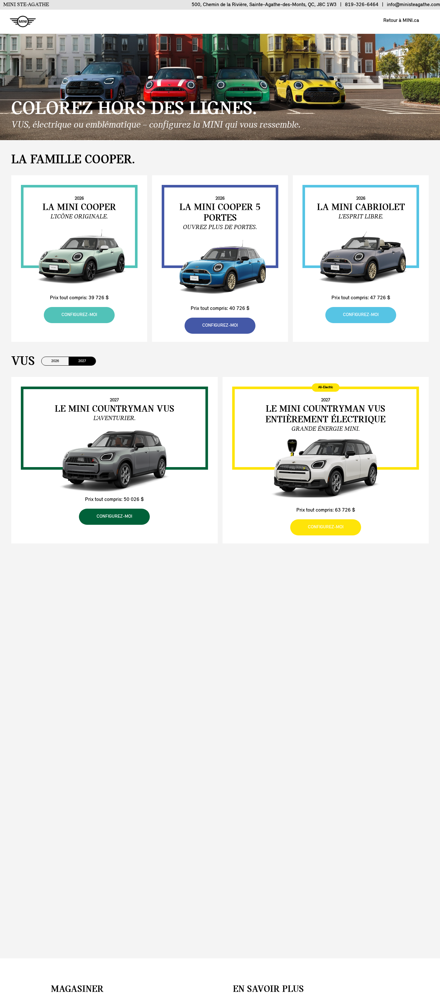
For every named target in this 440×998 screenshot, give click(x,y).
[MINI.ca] (19, 22)
